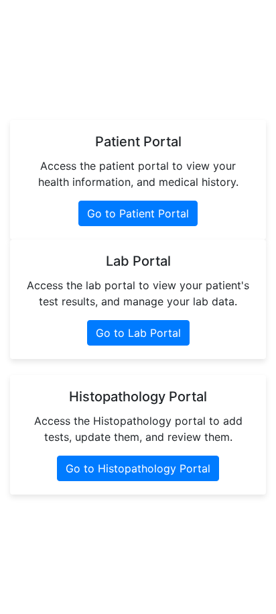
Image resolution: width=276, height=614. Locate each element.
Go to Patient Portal (138, 213)
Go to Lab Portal (138, 333)
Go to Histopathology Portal (138, 468)
